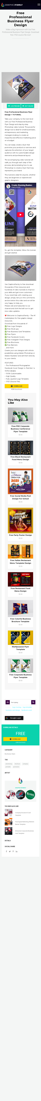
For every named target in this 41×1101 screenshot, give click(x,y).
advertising (9, 764)
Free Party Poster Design (20, 535)
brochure (17, 764)
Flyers (13, 754)
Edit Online (29, 106)
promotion (16, 767)
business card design (13, 710)
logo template (27, 707)
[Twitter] (9, 851)
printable (8, 767)
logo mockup (16, 707)
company (25, 764)
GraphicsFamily (20, 788)
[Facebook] (6, 851)
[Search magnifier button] (33, 702)
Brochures (8, 754)
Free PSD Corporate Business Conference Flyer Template (20, 429)
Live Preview (15, 106)
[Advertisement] (20, 53)
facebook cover (26, 710)
